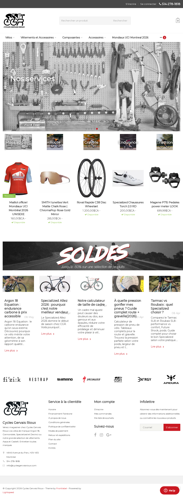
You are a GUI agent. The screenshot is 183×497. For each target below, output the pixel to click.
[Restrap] (38, 379)
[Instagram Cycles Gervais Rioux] (103, 435)
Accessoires (96, 37)
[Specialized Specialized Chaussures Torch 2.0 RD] (128, 178)
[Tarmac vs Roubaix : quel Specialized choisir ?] (164, 285)
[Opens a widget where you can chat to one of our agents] (169, 490)
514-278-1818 (171, 4)
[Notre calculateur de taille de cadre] (91, 285)
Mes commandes (103, 413)
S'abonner (172, 427)
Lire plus (10, 350)
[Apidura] (171, 379)
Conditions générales (59, 422)
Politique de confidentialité (61, 426)
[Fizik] (12, 379)
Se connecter (148, 4)
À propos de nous (57, 418)
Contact (52, 443)
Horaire (52, 409)
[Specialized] (91, 379)
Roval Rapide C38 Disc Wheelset (91, 204)
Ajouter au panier (16, 227)
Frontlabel (61, 488)
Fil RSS (51, 448)
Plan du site (54, 439)
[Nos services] (91, 86)
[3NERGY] (144, 379)
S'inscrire (131, 4)
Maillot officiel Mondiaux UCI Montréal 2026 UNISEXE (18, 208)
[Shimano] (65, 379)
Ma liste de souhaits (104, 418)
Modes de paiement (58, 430)
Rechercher (120, 20)
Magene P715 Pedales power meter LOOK (164, 204)
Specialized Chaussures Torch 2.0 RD (128, 204)
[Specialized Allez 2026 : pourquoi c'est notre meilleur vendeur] (55, 285)
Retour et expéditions (59, 435)
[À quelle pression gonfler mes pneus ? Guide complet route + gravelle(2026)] (128, 285)
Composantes (71, 37)
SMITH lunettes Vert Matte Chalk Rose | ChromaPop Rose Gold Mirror (55, 208)
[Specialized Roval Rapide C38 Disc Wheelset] (91, 178)
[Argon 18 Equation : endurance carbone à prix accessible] (18, 285)
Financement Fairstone (60, 413)
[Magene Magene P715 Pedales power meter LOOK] (164, 178)
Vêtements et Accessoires (37, 37)
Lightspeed (8, 492)
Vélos (8, 37)
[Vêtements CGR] (118, 379)
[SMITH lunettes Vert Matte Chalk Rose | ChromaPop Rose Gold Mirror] (55, 178)
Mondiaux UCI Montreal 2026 (130, 37)
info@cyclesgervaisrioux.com (21, 465)
